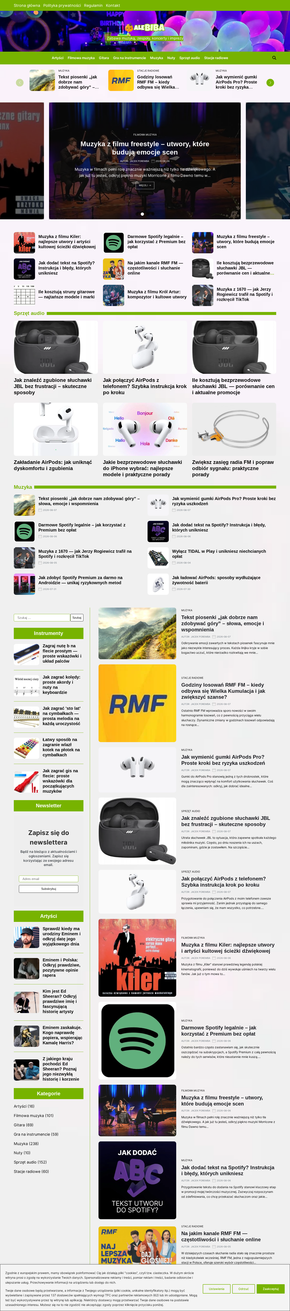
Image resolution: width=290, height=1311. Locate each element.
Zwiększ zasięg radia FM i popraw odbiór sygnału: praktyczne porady (233, 468)
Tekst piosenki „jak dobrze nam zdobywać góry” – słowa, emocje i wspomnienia (77, 87)
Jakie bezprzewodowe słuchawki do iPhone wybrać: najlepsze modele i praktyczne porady (142, 468)
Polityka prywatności (62, 5)
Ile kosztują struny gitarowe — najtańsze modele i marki (66, 294)
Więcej (143, 188)
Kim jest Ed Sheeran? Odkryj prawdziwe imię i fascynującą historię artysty (60, 1001)
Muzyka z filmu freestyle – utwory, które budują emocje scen (246, 241)
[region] (145, 1287)
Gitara (104, 58)
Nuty (171, 58)
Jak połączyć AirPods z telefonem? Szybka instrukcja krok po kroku (145, 386)
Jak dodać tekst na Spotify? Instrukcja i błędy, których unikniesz (66, 268)
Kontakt (113, 5)
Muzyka (156, 58)
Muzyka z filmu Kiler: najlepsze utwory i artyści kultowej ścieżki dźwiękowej (67, 241)
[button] (270, 82)
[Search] (274, 58)
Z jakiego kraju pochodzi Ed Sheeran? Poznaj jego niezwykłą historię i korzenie (61, 1068)
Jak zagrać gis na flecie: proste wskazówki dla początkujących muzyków (60, 781)
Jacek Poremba (139, 158)
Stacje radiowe (216, 58)
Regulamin (93, 5)
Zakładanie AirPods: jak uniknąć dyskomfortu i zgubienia (53, 465)
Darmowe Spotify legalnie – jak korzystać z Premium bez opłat (157, 241)
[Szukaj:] (42, 618)
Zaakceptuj (271, 1289)
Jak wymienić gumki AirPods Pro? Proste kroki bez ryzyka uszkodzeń (236, 85)
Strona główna (27, 5)
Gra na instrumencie (129, 58)
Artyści (57, 58)
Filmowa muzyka (81, 58)
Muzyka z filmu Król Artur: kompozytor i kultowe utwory (157, 294)
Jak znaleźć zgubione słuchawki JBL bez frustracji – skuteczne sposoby (53, 386)
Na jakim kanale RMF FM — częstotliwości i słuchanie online (155, 268)
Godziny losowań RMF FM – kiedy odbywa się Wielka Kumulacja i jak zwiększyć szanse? (156, 87)
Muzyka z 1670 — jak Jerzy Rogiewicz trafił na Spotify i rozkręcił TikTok (245, 294)
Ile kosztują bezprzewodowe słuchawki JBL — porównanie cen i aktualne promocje (245, 271)
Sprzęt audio (189, 58)
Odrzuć (243, 1289)
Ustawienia (216, 1289)
